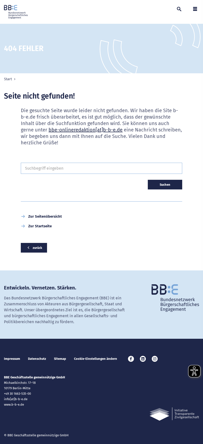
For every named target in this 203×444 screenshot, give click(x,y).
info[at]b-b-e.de (15, 399)
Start (8, 79)
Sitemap (60, 359)
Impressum (12, 359)
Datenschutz (37, 359)
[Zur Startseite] (16, 12)
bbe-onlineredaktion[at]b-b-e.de (86, 130)
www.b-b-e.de (14, 404)
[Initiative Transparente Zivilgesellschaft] (174, 414)
